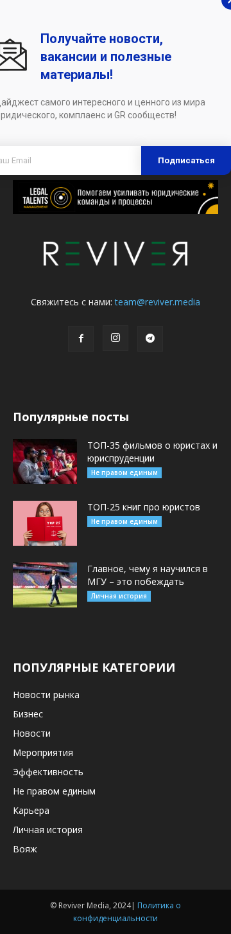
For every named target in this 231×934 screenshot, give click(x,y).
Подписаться (186, 160)
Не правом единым (124, 472)
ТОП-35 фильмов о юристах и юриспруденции (152, 451)
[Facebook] (81, 339)
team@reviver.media (157, 302)
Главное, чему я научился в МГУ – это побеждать (147, 575)
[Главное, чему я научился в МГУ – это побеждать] (45, 584)
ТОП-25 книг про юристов (143, 507)
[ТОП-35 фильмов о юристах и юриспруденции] (45, 461)
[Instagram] (115, 338)
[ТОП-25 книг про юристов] (45, 523)
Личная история (119, 595)
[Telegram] (150, 339)
